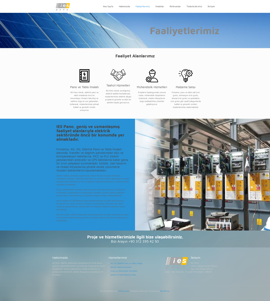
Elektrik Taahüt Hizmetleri (121, 267)
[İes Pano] (62, 6)
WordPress (165, 291)
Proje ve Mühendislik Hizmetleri (124, 271)
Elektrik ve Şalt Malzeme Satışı (123, 275)
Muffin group (123, 291)
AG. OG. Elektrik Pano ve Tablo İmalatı (126, 263)
